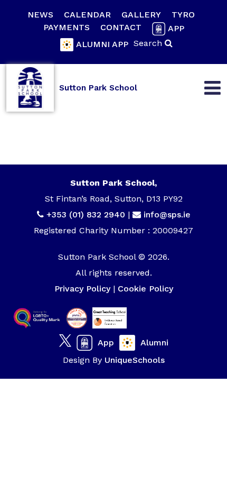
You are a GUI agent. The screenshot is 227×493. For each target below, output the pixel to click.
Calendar (87, 15)
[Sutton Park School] (30, 88)
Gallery (141, 15)
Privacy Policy (82, 289)
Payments (66, 27)
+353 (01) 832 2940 (87, 214)
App (176, 28)
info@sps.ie (167, 214)
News (40, 15)
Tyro (183, 15)
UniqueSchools (135, 360)
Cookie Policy (145, 289)
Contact (120, 27)
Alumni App (102, 44)
